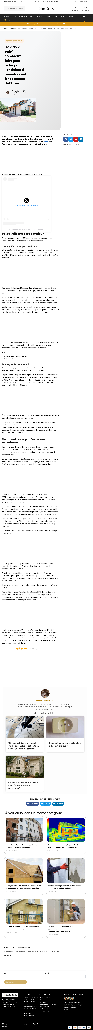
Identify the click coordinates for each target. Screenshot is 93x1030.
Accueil (6, 28)
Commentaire (9, 955)
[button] (85, 19)
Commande (85, 10)
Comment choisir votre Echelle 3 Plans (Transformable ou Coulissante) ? (23, 785)
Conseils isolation (15, 28)
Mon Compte (74, 10)
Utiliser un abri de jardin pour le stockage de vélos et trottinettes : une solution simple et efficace (23, 746)
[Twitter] (70, 139)
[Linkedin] (80, 139)
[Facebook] (65, 139)
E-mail (47, 973)
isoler (46, 141)
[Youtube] (75, 139)
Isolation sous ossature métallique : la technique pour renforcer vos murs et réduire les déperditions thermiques (65, 929)
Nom (6, 973)
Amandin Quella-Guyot (45, 700)
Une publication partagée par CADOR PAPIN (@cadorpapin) (26, 229)
